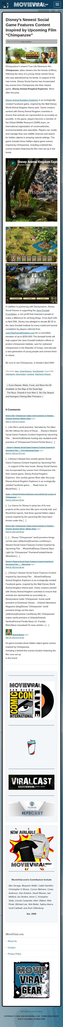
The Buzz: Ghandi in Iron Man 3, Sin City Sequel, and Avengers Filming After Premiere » (30, 394)
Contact (11, 947)
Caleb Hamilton (25, 41)
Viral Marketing (38, 371)
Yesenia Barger (18, 635)
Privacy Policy (14, 954)
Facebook (30, 374)
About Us (12, 941)
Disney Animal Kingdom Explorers (22, 100)
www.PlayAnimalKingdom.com (20, 333)
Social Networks (26, 371)
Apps (17, 371)
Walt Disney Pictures (43, 374)
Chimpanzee (10, 374)
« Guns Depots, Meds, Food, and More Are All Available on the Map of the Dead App (28, 387)
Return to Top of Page (32, 1012)
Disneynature (21, 374)
